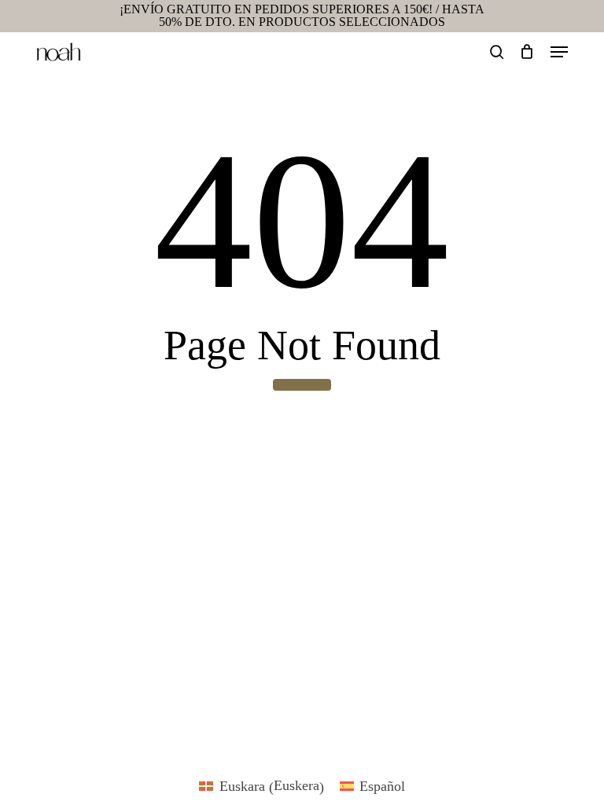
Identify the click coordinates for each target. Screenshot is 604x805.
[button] (559, 52)
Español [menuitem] (382, 786)
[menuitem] (261, 786)
